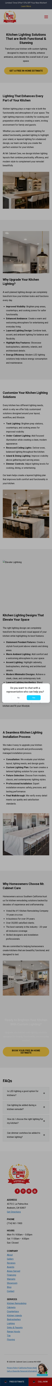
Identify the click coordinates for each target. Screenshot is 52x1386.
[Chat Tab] (26, 693)
